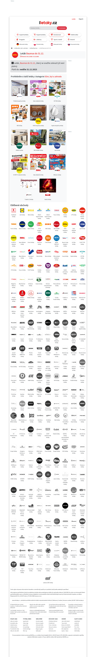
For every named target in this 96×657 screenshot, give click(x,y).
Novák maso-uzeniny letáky (74, 512)
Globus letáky (65, 215)
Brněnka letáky (48, 421)
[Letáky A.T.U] (48, 390)
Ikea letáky (39, 479)
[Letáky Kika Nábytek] (56, 335)
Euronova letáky (82, 452)
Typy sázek (64, 623)
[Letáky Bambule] (65, 376)
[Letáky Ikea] (39, 474)
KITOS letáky (22, 366)
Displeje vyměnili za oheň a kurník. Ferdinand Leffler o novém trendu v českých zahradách (76, 612)
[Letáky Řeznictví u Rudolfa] (31, 551)
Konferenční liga (26, 629)
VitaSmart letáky (48, 570)
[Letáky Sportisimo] (39, 376)
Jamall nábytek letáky (14, 354)
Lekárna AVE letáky (48, 583)
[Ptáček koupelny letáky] (19, 90)
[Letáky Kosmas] (13, 490)
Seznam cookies (67, 600)
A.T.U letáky (48, 394)
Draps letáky (13, 451)
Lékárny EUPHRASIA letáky (39, 496)
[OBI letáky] (19, 115)
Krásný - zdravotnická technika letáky (22, 497)
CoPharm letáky (82, 570)
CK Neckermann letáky (13, 435)
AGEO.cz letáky (39, 409)
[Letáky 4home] (22, 404)
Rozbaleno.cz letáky (13, 556)
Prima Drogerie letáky (22, 543)
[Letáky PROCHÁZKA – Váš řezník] (48, 537)
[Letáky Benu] (48, 252)
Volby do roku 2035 (14, 631)
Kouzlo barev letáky (82, 353)
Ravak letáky (74, 541)
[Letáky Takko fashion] (48, 376)
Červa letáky (13, 366)
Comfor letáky (14, 340)
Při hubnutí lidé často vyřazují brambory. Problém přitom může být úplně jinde (18, 606)
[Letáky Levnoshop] (48, 490)
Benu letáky (48, 256)
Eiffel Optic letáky (39, 452)
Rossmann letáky (31, 312)
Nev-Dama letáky (48, 511)
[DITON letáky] (57, 90)
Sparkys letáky (22, 395)
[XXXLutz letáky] (57, 164)
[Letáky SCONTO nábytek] (13, 238)
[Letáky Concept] (30, 429)
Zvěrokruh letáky (65, 570)
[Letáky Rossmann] (30, 307)
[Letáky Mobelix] (48, 335)
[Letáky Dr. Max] (73, 238)
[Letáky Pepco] (56, 521)
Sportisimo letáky (39, 381)
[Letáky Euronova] (82, 447)
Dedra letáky (73, 256)
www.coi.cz (38, 596)
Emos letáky (48, 451)
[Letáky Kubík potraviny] (65, 266)
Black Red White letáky (13, 421)
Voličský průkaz (13, 627)
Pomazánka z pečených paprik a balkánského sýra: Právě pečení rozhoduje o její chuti (75, 606)
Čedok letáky (56, 434)
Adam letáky (31, 408)
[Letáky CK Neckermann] (13, 429)
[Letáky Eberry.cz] (30, 447)
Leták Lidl (76, 623)
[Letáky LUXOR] (65, 490)
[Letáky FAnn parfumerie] (39, 461)
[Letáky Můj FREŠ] (82, 490)
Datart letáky (48, 328)
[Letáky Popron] (82, 521)
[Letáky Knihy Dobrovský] (73, 390)
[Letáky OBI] (48, 224)
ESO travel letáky (73, 452)
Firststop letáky (13, 395)
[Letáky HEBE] (13, 474)
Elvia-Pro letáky (65, 395)
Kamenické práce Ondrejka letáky (65, 481)
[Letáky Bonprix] (31, 416)
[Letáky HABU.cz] (73, 461)
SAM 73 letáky (48, 556)
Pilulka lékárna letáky (39, 368)
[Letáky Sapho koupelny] (39, 293)
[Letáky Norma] (56, 506)
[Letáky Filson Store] (48, 461)
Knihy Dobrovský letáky (73, 396)
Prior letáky (82, 284)
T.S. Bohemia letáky (39, 340)
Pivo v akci (76, 627)
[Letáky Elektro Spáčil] (82, 323)
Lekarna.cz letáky (56, 367)
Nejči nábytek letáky (40, 512)
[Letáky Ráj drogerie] (56, 307)
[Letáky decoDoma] (82, 429)
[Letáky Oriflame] (30, 279)
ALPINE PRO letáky (56, 409)
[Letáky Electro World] (30, 323)
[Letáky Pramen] (13, 537)
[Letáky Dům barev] (73, 348)
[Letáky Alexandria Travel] (48, 404)
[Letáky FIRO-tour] (56, 461)
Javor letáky (56, 479)
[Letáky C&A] (57, 416)
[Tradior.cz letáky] (29, 188)
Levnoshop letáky (48, 495)
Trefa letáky (48, 242)
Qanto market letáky (57, 543)
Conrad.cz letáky (39, 434)
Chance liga (25, 623)
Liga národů (25, 621)
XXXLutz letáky (14, 312)
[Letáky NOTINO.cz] (65, 506)
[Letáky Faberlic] (30, 461)
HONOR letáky (22, 480)
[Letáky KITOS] (22, 362)
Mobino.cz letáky (73, 495)
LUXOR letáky (65, 495)
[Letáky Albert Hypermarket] (39, 210)
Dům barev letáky (73, 353)
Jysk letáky (82, 228)
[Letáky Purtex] (30, 348)
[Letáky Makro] (22, 224)
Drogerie (22, 40)
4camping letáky (13, 409)
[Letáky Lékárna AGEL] (73, 266)
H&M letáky (31, 380)
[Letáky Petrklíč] (73, 521)
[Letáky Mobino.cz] (73, 490)
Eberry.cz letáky (30, 452)
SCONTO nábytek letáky (13, 244)
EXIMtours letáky (13, 466)
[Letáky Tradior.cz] (65, 293)
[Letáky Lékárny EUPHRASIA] (39, 490)
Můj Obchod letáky (22, 284)
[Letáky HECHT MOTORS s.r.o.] (48, 362)
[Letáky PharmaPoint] (56, 279)
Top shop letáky (30, 570)
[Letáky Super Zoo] (39, 390)
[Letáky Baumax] (15, 55)
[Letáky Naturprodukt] (30, 506)
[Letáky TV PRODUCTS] (56, 348)
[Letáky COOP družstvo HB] (47, 429)
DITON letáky (82, 257)
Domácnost (57, 35)
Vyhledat (63, 28)
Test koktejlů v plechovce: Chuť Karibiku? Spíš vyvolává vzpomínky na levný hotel (18, 612)
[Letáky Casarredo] (48, 348)
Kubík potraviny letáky (65, 272)
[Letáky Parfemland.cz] (48, 521)
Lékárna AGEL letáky (74, 271)
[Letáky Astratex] (65, 404)
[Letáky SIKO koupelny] (65, 224)
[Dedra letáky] (48, 188)
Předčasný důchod (53, 621)
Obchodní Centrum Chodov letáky (82, 512)
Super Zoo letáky (39, 395)
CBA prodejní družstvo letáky (56, 258)
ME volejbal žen (65, 629)
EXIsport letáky (22, 466)
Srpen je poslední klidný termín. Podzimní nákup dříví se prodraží (56, 611)
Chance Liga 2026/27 (66, 627)
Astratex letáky (65, 409)
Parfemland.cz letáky (48, 526)
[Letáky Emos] (48, 447)
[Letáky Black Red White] (13, 416)
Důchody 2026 (53, 619)
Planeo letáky (74, 328)
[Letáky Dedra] (73, 252)
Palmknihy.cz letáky (39, 526)
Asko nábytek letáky (74, 230)
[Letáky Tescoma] (39, 238)
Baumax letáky (82, 312)
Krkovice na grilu (39, 623)
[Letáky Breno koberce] (73, 335)
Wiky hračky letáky (31, 395)
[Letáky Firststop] (13, 390)
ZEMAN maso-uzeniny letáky (22, 314)
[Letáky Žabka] (73, 564)
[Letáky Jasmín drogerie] (48, 474)
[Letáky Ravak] (74, 537)
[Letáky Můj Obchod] (22, 279)
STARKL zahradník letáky (65, 557)
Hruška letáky (39, 271)
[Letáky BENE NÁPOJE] (56, 238)
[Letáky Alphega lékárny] (13, 252)
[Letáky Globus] (65, 210)
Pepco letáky (57, 526)
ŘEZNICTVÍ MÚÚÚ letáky (22, 556)
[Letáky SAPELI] (65, 307)
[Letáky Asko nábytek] (73, 224)
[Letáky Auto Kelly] (22, 323)
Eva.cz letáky (22, 270)
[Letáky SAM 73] (48, 551)
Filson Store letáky (48, 466)
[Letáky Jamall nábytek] (13, 348)
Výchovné (51, 629)
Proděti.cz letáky (40, 542)
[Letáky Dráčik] (73, 376)
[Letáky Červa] (13, 362)
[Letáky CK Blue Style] (74, 416)
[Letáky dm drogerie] (39, 307)
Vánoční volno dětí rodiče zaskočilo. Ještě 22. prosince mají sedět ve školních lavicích (37, 606)
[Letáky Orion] (30, 238)
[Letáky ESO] (65, 447)
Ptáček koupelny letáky (13, 299)
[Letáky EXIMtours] (13, 461)
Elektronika (74, 35)
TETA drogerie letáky (39, 230)
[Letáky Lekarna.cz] (56, 362)
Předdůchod (51, 623)
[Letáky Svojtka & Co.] (73, 551)
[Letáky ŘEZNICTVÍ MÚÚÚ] (22, 551)
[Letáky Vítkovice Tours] (56, 564)
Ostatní (72, 40)
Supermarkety (23, 35)
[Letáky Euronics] (65, 323)
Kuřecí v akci (77, 629)
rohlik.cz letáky (82, 542)
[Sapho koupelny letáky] (57, 115)
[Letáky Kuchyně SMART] (30, 490)
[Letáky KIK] (56, 376)
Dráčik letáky (73, 380)
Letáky (74, 19)
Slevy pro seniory (53, 627)
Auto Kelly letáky (22, 328)
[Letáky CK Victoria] (22, 429)
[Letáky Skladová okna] (56, 551)
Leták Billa (76, 625)
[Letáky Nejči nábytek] (39, 506)
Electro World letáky (31, 328)
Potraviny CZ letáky (74, 284)
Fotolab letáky (31, 340)
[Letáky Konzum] (82, 474)
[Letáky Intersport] (30, 252)
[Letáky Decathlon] (82, 362)
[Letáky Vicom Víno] (39, 564)
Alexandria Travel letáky (48, 409)
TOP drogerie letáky (22, 570)
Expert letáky (22, 340)
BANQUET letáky (82, 409)
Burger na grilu (39, 629)
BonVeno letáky (40, 421)
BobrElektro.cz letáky (23, 421)
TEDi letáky (82, 555)
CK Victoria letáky (22, 434)
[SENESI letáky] (19, 139)
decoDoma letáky (82, 434)
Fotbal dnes (27, 619)
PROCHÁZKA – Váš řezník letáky (48, 543)
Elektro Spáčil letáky (82, 328)
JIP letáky (73, 215)
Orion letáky (31, 242)
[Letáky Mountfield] (13, 323)
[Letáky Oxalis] (39, 279)
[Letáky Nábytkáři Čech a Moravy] (22, 506)
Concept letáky (30, 434)
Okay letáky (57, 327)
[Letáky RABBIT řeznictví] (22, 293)
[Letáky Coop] (65, 252)
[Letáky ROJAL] (30, 293)
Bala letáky (39, 256)
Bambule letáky (65, 381)
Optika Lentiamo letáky (22, 527)
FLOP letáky (31, 270)
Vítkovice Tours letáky (56, 570)
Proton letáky (39, 328)
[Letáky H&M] (30, 376)
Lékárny (38, 40)
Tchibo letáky (65, 367)
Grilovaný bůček (39, 625)
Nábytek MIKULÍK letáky (13, 512)
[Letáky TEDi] (82, 551)
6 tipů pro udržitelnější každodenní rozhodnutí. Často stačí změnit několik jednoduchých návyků (38, 612)
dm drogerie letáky (39, 312)
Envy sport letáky (13, 381)
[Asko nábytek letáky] (38, 90)
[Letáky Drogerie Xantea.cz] (22, 447)
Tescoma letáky (39, 243)
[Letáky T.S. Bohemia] (39, 335)
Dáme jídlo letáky (74, 434)
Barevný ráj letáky (65, 353)
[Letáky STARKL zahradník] (65, 551)
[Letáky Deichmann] (22, 376)
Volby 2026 (13, 619)
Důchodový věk (52, 631)
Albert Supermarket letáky (48, 216)
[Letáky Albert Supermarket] (48, 210)
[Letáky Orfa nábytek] (30, 521)
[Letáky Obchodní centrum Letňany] (13, 521)
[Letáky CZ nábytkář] (82, 335)
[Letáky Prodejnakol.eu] (31, 537)
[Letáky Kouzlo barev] (82, 348)
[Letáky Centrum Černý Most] (65, 416)
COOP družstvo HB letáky (48, 435)
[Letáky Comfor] (13, 335)
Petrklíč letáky (74, 526)
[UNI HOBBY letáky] (38, 139)
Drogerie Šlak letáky (48, 312)
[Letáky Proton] (39, 323)
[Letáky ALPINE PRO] (56, 404)
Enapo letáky (56, 451)
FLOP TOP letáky (82, 243)
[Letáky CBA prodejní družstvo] (56, 252)
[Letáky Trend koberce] (39, 348)
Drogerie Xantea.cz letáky (22, 453)
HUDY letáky (31, 479)
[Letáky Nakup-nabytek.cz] (82, 390)
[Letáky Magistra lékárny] (13, 279)
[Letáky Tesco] (56, 210)
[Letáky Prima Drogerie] (22, 537)
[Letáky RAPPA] (65, 537)
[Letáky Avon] (73, 404)
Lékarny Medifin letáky (74, 368)
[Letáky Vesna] (65, 335)
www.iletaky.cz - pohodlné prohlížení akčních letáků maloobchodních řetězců (32, 600)
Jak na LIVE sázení (66, 621)
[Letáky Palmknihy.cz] (39, 521)
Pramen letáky (14, 542)
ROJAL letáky (30, 297)
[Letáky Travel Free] (73, 293)
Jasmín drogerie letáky (48, 480)
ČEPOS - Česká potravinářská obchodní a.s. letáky (65, 437)
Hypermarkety (41, 35)
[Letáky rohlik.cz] (82, 537)
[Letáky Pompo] (82, 376)
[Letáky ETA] (13, 266)
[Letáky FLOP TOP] (82, 238)
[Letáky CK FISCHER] (82, 416)
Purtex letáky (31, 353)
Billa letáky (31, 215)
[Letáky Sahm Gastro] (39, 551)
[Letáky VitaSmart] (48, 564)
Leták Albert (77, 621)
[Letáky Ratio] (30, 224)
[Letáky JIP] (73, 210)
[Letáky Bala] (39, 252)
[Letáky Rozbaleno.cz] (13, 551)
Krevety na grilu (39, 621)
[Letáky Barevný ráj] (65, 348)
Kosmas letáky (14, 495)
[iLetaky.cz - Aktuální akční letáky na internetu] (11, 48)
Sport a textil (57, 40)
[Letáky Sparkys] (22, 390)
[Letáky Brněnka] (48, 416)
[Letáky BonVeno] (40, 416)
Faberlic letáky (31, 466)
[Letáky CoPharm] (82, 564)
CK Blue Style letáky (74, 421)
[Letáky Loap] (56, 490)
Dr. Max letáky (74, 243)
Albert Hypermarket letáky (39, 216)
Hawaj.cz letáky (82, 466)
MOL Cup (25, 631)
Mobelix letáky (48, 340)
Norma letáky (56, 511)
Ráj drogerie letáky (56, 312)
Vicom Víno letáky (39, 570)
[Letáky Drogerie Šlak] (48, 307)
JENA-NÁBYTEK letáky (22, 354)
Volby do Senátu (14, 621)
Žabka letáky (73, 569)
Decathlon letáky (82, 367)
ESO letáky (65, 451)
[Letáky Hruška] (39, 266)
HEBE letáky (13, 479)
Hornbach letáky (73, 312)
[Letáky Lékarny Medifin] (73, 362)
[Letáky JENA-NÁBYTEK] (22, 348)
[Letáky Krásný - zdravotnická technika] (22, 490)
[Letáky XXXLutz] (13, 307)
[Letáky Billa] (30, 210)
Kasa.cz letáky (56, 395)
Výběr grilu (38, 631)
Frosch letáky (65, 466)
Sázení (64, 619)
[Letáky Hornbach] (73, 307)
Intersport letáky (31, 257)
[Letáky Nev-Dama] (48, 506)
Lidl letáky (22, 215)
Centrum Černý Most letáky (65, 422)
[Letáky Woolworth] (82, 293)
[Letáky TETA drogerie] (39, 224)
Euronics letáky (65, 328)
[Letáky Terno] (13, 224)
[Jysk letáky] (57, 139)
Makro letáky (22, 228)
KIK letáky (56, 380)
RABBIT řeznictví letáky (22, 299)
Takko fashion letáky (48, 382)
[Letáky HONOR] (22, 474)
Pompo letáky (82, 381)
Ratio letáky (31, 228)
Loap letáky (57, 494)
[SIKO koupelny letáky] (38, 115)
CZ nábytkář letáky (82, 340)
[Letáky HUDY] (30, 474)
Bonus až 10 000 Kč (66, 625)
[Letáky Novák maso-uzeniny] (73, 506)
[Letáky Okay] (56, 323)
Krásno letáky (56, 271)
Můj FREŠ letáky (82, 495)
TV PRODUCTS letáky (56, 354)
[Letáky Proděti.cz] (40, 537)
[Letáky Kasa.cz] (56, 390)
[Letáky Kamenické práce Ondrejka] (65, 474)
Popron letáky (82, 526)
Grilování (39, 619)
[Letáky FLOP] (30, 266)
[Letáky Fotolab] (30, 335)
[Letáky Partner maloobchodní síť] (48, 279)
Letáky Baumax (33, 48)
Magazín (81, 19)
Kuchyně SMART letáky (31, 496)
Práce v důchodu (52, 625)
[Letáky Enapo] (56, 447)
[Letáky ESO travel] (73, 447)
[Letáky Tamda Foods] (56, 293)
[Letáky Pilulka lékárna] (39, 362)
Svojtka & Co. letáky (73, 556)
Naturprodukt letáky (30, 511)
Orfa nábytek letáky (30, 526)
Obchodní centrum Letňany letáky (13, 528)
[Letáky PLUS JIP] (65, 279)
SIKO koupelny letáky (65, 230)
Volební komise (13, 625)
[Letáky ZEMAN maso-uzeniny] (22, 307)
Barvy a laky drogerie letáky (65, 244)
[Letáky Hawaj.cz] (82, 461)
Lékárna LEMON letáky (82, 272)
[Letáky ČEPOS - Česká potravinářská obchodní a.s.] (65, 429)
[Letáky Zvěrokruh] (65, 564)
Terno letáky (13, 228)
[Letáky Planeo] (73, 323)
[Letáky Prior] (82, 279)
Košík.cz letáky (48, 271)
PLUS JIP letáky (65, 284)
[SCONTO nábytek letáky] (19, 164)
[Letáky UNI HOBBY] (56, 224)
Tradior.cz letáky (65, 298)
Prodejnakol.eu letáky (31, 542)
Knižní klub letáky (74, 480)
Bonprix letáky (32, 421)
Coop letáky (65, 256)
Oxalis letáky (39, 284)
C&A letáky (57, 420)
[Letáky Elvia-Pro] (65, 390)
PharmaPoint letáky (56, 284)
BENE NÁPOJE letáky (56, 244)
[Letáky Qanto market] (57, 537)
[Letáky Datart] (48, 323)
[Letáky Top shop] (30, 564)
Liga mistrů (25, 625)
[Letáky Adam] (30, 404)
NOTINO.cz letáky (65, 511)
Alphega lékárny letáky (14, 258)
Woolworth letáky (82, 298)
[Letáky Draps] (13, 447)
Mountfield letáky (13, 328)
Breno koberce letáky (74, 341)
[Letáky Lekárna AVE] (48, 578)
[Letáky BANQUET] (82, 404)
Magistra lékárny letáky (13, 285)
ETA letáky (13, 270)
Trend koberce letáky (39, 354)
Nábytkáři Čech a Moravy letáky (22, 512)
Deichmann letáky (22, 381)
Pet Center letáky (65, 526)
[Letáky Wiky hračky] (30, 390)
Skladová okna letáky (57, 556)
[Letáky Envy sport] (13, 376)
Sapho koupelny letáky (39, 299)
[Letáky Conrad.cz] (39, 429)
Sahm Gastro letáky (39, 556)
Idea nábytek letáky (22, 243)
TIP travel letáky (13, 570)
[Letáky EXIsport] (22, 461)
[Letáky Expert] (22, 335)
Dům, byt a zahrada (53, 76)
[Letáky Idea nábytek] (22, 238)
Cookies (60, 600)
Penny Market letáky (82, 216)
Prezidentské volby (14, 629)
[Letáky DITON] (82, 252)
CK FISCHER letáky (82, 421)
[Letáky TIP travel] (13, 564)
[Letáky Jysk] (82, 224)
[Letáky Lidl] (22, 210)
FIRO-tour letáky (56, 466)
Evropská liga (26, 627)
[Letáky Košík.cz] (48, 266)
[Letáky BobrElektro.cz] (23, 416)
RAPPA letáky (65, 542)
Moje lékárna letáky (22, 257)
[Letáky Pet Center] (65, 521)
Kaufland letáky (13, 215)
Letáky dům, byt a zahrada (21, 48)
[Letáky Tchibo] (65, 362)
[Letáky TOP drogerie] (22, 564)
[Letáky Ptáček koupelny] (13, 293)
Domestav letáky (30, 367)
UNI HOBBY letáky (56, 229)
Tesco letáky (56, 215)
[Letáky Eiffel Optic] (39, 447)
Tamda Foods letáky (56, 298)
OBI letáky (48, 228)
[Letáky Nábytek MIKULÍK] (13, 506)
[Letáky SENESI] (48, 293)
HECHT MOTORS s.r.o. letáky (48, 368)
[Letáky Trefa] (48, 238)
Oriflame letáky (30, 284)
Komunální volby (14, 623)
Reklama (55, 600)
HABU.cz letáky (74, 466)
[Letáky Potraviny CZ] (74, 279)
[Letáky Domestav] (30, 362)
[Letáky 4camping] (13, 404)
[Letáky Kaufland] (13, 210)
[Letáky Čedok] (56, 429)
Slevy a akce (78, 619)
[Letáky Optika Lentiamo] (22, 521)
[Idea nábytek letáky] (38, 164)
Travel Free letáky (74, 298)
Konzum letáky (82, 480)
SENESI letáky (48, 298)
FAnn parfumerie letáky (39, 467)
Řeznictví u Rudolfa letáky (31, 557)
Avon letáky (74, 408)
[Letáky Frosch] (65, 461)
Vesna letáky (65, 339)
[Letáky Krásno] (56, 266)
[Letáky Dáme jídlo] (73, 429)
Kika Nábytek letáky (56, 341)
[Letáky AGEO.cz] (39, 404)
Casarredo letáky (48, 353)
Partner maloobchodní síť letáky (48, 285)
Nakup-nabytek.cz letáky (82, 396)
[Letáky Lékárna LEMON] (82, 266)
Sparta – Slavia (65, 631)
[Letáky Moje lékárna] (22, 252)
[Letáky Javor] (56, 474)
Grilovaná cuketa (39, 627)
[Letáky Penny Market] (82, 210)
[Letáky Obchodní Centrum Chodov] (82, 506)
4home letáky (22, 409)
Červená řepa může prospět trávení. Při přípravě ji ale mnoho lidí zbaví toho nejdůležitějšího (57, 606)
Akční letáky (77, 631)
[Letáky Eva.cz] (22, 266)
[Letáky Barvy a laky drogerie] (65, 238)
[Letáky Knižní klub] (73, 474)
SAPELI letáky (65, 312)
